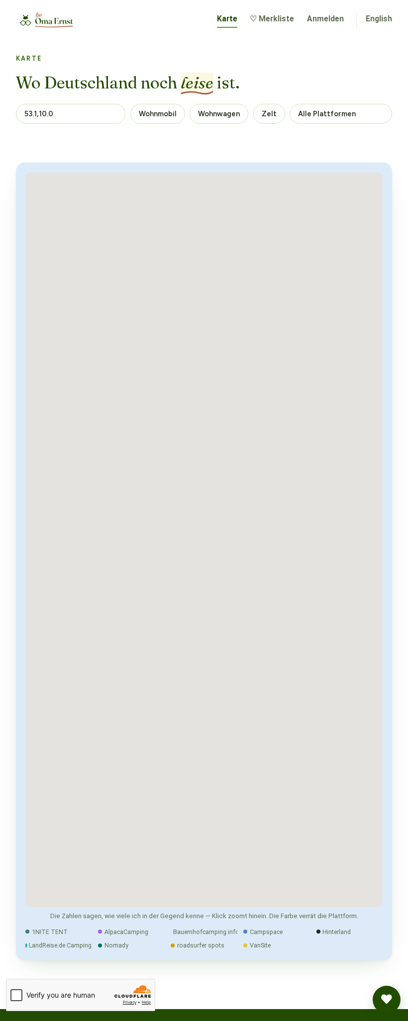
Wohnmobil (158, 113)
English (379, 18)
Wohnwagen (219, 113)
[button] (387, 1000)
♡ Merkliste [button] (272, 18)
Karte (227, 18)
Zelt (269, 113)
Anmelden (325, 18)
